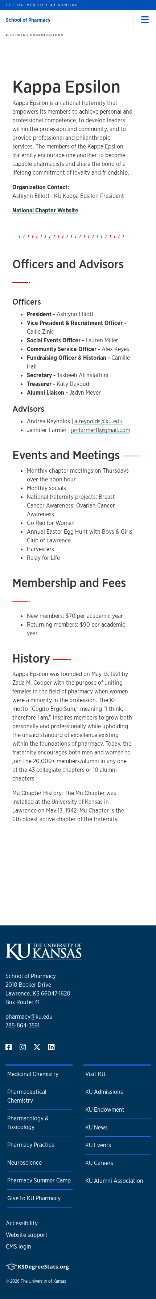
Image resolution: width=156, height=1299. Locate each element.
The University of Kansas (43, 1281)
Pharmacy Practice (30, 1145)
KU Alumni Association (114, 1181)
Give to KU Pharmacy (34, 1198)
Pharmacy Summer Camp (39, 1180)
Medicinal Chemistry (32, 1074)
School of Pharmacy (28, 20)
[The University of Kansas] (43, 957)
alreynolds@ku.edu (98, 421)
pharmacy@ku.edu (29, 1017)
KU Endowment (104, 1109)
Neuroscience (24, 1162)
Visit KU (95, 1074)
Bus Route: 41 (22, 1002)
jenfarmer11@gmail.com (100, 430)
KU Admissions (104, 1092)
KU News (96, 1127)
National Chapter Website (45, 210)
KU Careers (99, 1163)
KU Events (98, 1145)
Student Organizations (36, 34)
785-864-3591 (22, 1025)
